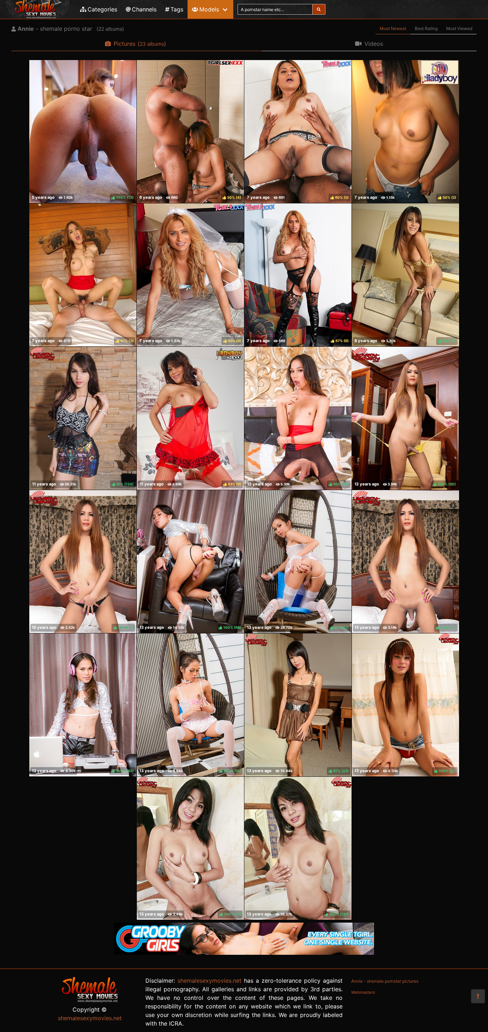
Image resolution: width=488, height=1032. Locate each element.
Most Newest (393, 28)
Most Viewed (459, 28)
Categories (102, 9)
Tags (176, 9)
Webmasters (363, 992)
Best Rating (426, 28)
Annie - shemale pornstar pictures (384, 981)
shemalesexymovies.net (90, 1018)
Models (209, 9)
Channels (144, 9)
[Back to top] (478, 996)
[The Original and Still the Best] (244, 952)
